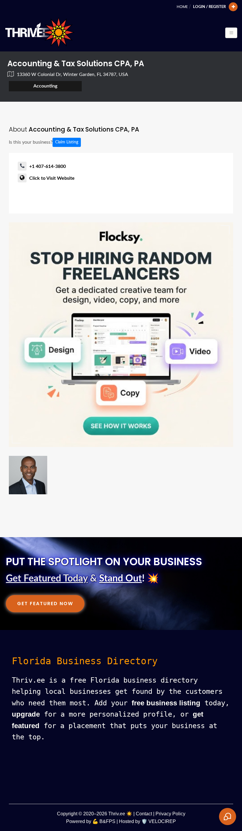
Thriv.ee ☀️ (120, 813)
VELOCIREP (162, 821)
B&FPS (107, 821)
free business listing (166, 703)
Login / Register (209, 7)
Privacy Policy (170, 813)
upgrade (26, 714)
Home (182, 6)
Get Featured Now (45, 603)
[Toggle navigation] (231, 32)
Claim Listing (66, 142)
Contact (144, 813)
